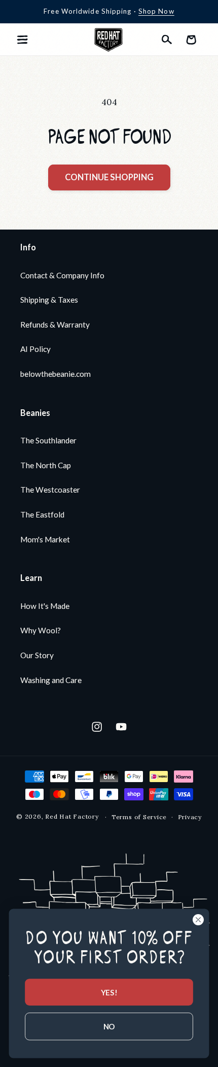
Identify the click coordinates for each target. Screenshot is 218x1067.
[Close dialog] (198, 919)
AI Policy (35, 348)
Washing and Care (51, 680)
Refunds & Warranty (55, 324)
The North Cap (45, 465)
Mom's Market (45, 539)
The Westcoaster (50, 489)
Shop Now (156, 11)
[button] (22, 39)
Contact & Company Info (62, 275)
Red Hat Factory (72, 817)
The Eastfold (42, 514)
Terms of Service (139, 817)
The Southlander (48, 440)
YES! (109, 991)
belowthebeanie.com (55, 373)
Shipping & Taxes (49, 299)
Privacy (190, 817)
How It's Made (44, 605)
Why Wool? (40, 630)
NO (109, 1026)
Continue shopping (109, 177)
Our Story (37, 655)
